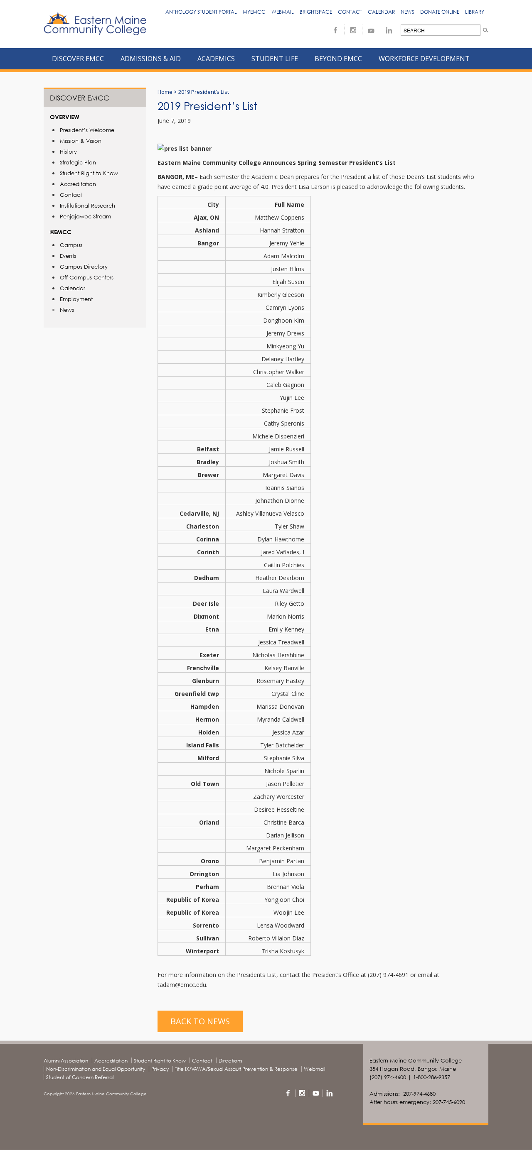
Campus (71, 245)
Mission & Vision (80, 140)
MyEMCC (254, 12)
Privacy (160, 1069)
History (68, 151)
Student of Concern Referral (79, 1077)
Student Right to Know (89, 173)
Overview (64, 116)
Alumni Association (66, 1061)
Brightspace (316, 12)
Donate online (439, 12)
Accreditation (78, 184)
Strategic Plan (78, 162)
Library (474, 12)
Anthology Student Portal (201, 12)
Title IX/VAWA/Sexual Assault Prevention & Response (236, 1069)
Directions (230, 1061)
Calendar (381, 12)
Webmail (282, 12)
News (407, 12)
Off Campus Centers (86, 277)
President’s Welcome (87, 130)
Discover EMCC (79, 97)
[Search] (485, 30)
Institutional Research (87, 205)
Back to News (200, 1021)
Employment (76, 299)
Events (68, 255)
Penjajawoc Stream (85, 216)
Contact (350, 12)
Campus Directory (84, 266)
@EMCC (60, 231)
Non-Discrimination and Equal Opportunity (95, 1069)
